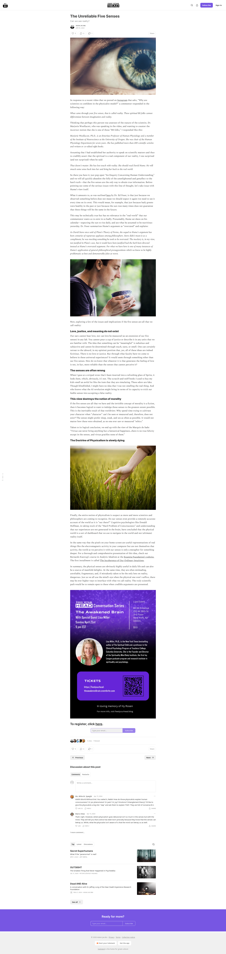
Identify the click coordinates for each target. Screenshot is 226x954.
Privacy (111, 937)
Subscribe (206, 5)
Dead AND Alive (78, 883)
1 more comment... (77, 832)
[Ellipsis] (155, 796)
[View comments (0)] (93, 895)
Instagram (122, 100)
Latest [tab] (79, 844)
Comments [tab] (76, 774)
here (108, 195)
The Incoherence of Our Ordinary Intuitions (122, 560)
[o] (146, 888)
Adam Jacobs (81, 25)
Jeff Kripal (83, 857)
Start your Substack (107, 943)
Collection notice (128, 937)
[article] (113, 856)
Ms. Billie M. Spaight (83, 796)
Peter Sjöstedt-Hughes (88, 873)
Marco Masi (80, 814)
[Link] (67, 331)
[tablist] (80, 774)
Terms (118, 937)
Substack (101, 949)
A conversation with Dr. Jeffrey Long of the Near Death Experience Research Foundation (100, 888)
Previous (79, 757)
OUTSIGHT (76, 867)
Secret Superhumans (81, 851)
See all (75, 902)
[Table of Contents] (2, 477)
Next (148, 757)
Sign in (219, 5)
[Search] (192, 5)
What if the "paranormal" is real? (83, 854)
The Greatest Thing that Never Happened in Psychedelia (92, 870)
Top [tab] (73, 844)
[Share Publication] (197, 5)
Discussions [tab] (88, 844)
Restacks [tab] (85, 774)
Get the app (124, 943)
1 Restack (96, 741)
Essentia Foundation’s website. (139, 557)
